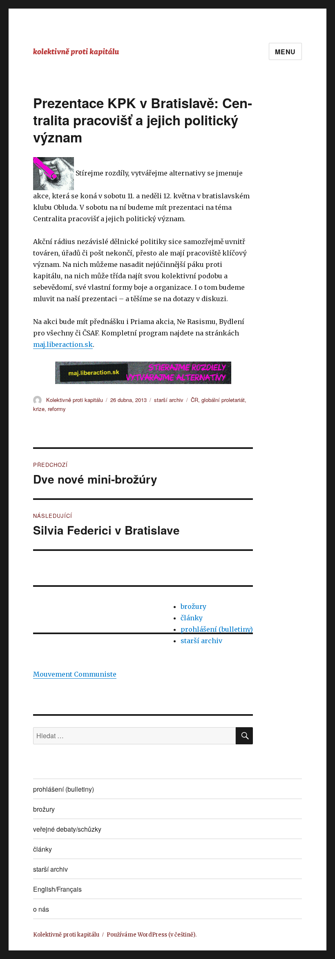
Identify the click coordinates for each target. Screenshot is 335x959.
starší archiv (168, 400)
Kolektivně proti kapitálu (74, 400)
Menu (285, 51)
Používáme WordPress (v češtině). (152, 934)
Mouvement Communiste (74, 674)
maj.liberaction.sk (63, 344)
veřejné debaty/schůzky (67, 829)
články (192, 618)
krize (39, 409)
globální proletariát (223, 400)
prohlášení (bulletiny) (217, 629)
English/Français (57, 889)
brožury (193, 606)
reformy (57, 409)
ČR (194, 400)
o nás (41, 909)
